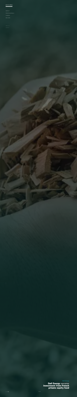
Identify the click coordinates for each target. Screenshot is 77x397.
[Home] (9, 6)
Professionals (10, 13)
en (8, 391)
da (6, 391)
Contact (7, 27)
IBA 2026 (8, 17)
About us (7, 25)
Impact (8, 10)
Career (8, 15)
